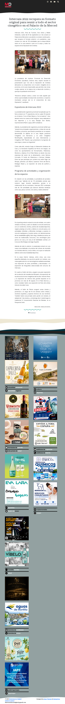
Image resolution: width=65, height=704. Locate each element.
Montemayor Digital (15, 699)
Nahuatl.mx (56, 699)
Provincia (33, 313)
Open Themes (48, 699)
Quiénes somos (9, 700)
